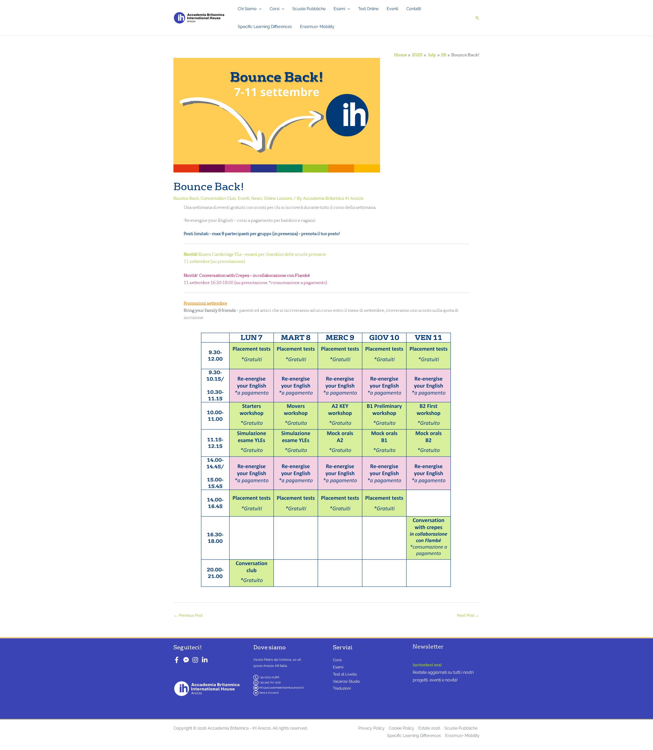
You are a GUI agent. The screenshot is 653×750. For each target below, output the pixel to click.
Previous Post (188, 615)
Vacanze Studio (346, 681)
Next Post (468, 615)
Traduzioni (342, 688)
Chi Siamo (247, 8)
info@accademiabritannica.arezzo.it (281, 687)
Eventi (392, 8)
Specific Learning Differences (265, 26)
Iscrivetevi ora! (427, 665)
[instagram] (196, 660)
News (256, 198)
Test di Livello (345, 674)
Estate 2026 (429, 728)
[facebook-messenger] (187, 660)
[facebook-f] (177, 660)
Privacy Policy (371, 728)
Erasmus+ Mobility (317, 26)
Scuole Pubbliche (308, 8)
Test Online (368, 8)
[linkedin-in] (206, 660)
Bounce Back (186, 198)
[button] (477, 18)
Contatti (413, 8)
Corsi (274, 8)
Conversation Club (218, 198)
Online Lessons (278, 198)
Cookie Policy (401, 728)
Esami (339, 8)
